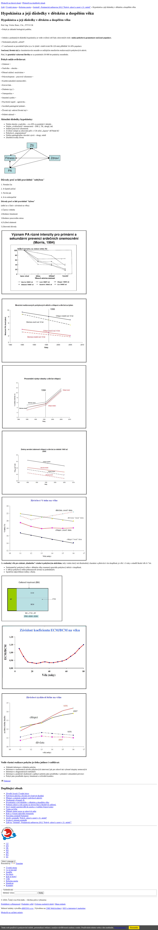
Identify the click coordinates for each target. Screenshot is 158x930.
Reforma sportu (25, 7)
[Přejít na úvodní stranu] (9, 839)
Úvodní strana (11, 7)
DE (7, 852)
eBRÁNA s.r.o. (27, 908)
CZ (7, 844)
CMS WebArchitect (53, 908)
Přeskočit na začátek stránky (12, 912)
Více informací (120, 928)
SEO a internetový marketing (74, 908)
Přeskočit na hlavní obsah (11, 3)
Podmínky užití (27, 904)
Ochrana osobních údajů (44, 904)
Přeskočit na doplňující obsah (33, 3)
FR (7, 848)
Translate (19, 863)
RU (7, 855)
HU (7, 850)
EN (7, 846)
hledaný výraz (8, 893)
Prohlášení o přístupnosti (10, 904)
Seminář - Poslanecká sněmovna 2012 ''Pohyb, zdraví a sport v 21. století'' (62, 7)
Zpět (3, 7)
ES (7, 857)
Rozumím (134, 928)
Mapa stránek (60, 904)
